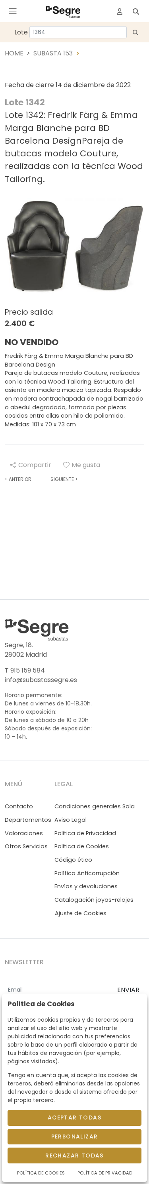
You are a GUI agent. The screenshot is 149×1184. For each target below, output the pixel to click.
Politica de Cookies (81, 846)
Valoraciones (24, 833)
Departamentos (28, 820)
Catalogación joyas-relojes (94, 900)
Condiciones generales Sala (94, 806)
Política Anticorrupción (87, 873)
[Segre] (63, 11)
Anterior (18, 479)
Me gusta (86, 464)
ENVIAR (128, 989)
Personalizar (74, 1136)
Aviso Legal (70, 820)
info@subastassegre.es (41, 679)
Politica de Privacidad (85, 833)
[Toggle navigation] (13, 11)
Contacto (19, 806)
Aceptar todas (74, 1117)
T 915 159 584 (25, 670)
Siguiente (63, 479)
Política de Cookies (41, 1173)
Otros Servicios (26, 846)
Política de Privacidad (104, 1173)
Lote (21, 32)
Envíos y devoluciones (86, 886)
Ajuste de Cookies (80, 913)
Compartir (34, 464)
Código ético (73, 860)
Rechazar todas (74, 1155)
